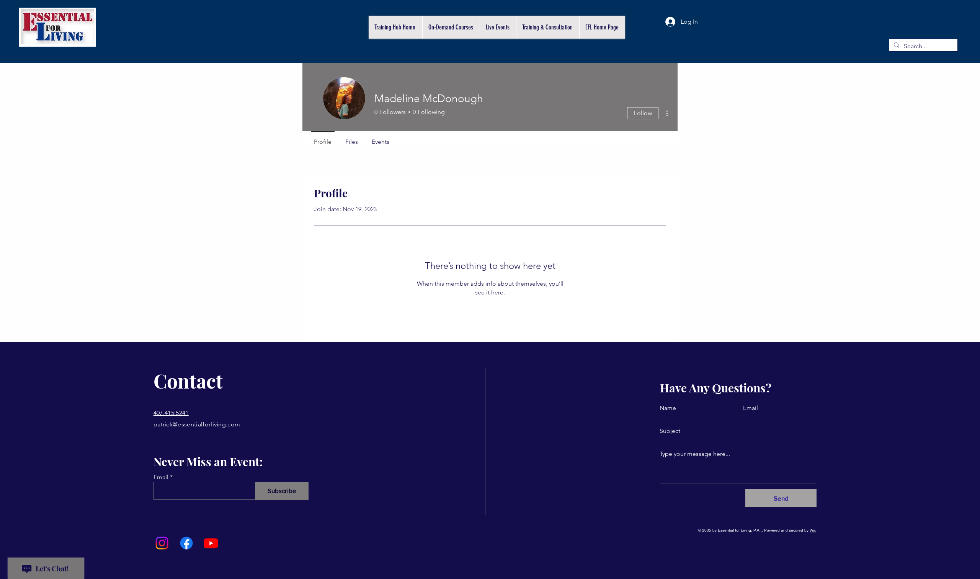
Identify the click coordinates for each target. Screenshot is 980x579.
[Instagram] (162, 543)
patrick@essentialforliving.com (197, 424)
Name (668, 408)
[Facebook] (186, 543)
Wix (813, 530)
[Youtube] (211, 543)
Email (161, 477)
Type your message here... (695, 454)
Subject (670, 431)
